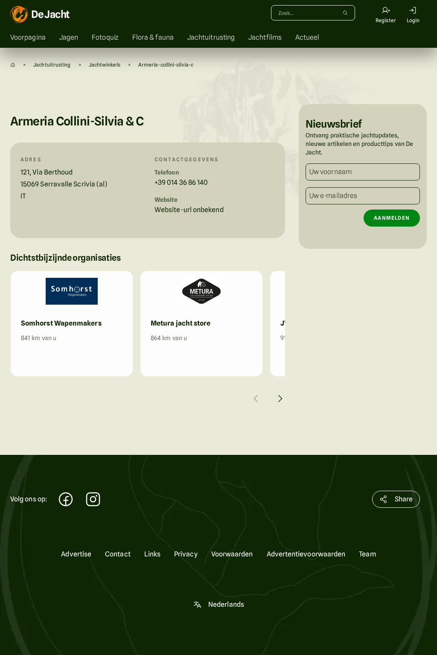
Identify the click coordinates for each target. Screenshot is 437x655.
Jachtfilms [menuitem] (265, 37)
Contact (118, 554)
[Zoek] (345, 13)
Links (152, 554)
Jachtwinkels (104, 64)
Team (367, 554)
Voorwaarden (232, 554)
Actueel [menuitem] (307, 37)
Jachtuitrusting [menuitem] (211, 37)
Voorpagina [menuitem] (28, 37)
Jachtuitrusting (51, 64)
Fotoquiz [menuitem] (105, 37)
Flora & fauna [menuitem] (153, 37)
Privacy (186, 554)
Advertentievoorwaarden (306, 554)
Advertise (76, 554)
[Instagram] (93, 500)
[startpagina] (12, 64)
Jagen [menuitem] (68, 37)
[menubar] (218, 37)
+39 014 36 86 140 (181, 182)
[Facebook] (65, 500)
